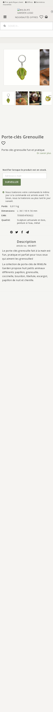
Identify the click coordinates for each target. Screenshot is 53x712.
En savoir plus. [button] (44, 153)
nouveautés (22, 17)
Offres (34, 17)
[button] (41, 17)
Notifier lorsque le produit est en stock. (25, 169)
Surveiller (11, 182)
